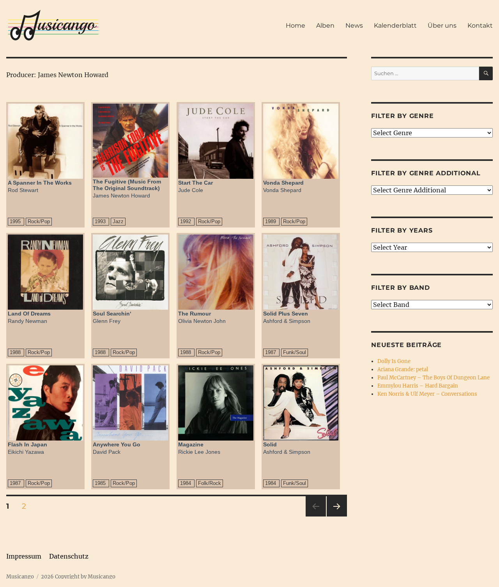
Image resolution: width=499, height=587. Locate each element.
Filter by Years (401, 230)
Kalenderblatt (395, 25)
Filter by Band (400, 287)
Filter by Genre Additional (426, 173)
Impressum (23, 556)
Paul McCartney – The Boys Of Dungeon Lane (433, 377)
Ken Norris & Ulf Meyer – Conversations (427, 394)
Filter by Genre (402, 116)
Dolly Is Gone (394, 361)
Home (295, 25)
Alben (325, 25)
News (354, 25)
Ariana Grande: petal (402, 369)
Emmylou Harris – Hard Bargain (417, 386)
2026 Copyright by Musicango (78, 576)
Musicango (20, 576)
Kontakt (480, 25)
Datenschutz (68, 556)
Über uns (442, 25)
